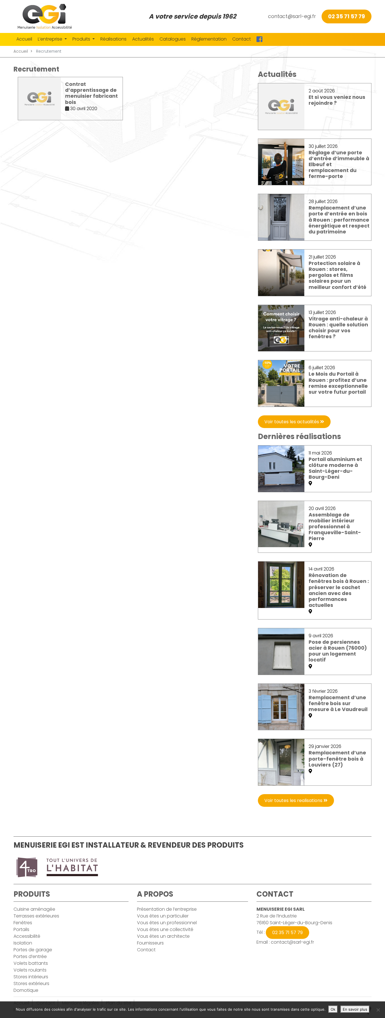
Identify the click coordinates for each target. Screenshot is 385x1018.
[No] (378, 1010)
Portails (21, 929)
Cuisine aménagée (34, 909)
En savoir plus (355, 1009)
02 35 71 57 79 (346, 16)
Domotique (26, 990)
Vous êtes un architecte (163, 936)
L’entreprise (50, 39)
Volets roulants (30, 970)
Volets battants (31, 963)
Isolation (23, 943)
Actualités (143, 39)
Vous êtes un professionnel (167, 922)
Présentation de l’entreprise (167, 909)
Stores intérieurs (31, 977)
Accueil (24, 39)
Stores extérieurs (31, 983)
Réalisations (113, 39)
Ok (333, 1009)
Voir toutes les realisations (294, 800)
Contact (241, 39)
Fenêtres (23, 922)
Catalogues (173, 39)
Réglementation (209, 39)
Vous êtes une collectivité (165, 929)
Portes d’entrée (30, 956)
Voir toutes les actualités (292, 421)
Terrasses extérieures (36, 916)
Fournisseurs (150, 943)
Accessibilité (27, 936)
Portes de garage (33, 949)
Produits (81, 39)
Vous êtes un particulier (163, 916)
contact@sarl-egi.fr (292, 16)
